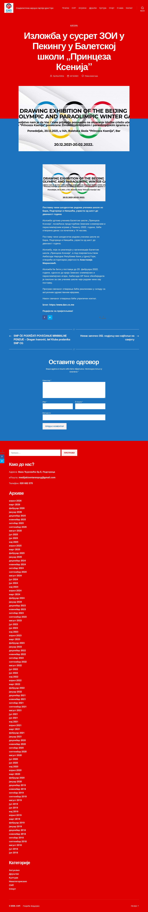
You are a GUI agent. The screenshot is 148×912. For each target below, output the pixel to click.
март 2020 (14, 773)
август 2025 (15, 530)
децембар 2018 (17, 830)
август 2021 (15, 710)
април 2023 (15, 635)
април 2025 (15, 545)
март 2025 (14, 549)
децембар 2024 (17, 560)
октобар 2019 (16, 792)
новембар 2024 (17, 564)
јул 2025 (13, 534)
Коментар (47, 380)
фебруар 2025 (17, 553)
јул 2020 (13, 759)
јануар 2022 (15, 691)
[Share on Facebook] (45, 317)
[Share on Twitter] (50, 317)
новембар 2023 (17, 609)
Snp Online (60, 76)
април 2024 (15, 590)
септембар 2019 (18, 796)
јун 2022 (13, 672)
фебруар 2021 (17, 732)
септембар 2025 (18, 526)
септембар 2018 (18, 841)
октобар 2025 (16, 523)
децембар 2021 (17, 695)
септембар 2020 (18, 751)
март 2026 (14, 504)
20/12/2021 (74, 76)
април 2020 (15, 770)
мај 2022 (13, 676)
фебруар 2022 (17, 687)
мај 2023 (13, 631)
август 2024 (15, 575)
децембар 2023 (17, 605)
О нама (120, 8)
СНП (74, 8)
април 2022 (15, 680)
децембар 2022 (17, 650)
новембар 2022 (17, 654)
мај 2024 (13, 586)
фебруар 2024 (17, 598)
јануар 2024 (15, 601)
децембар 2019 (17, 785)
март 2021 (14, 729)
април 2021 (15, 725)
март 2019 (14, 818)
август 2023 (15, 620)
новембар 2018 (17, 833)
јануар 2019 (15, 826)
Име (45, 402)
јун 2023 (13, 627)
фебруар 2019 (17, 822)
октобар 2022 (16, 657)
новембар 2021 (17, 699)
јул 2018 (13, 848)
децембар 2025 (17, 515)
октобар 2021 (16, 702)
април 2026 (15, 500)
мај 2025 (13, 541)
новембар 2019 (17, 788)
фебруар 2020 (17, 777)
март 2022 (14, 684)
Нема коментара (91, 76)
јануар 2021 (15, 736)
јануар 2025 (15, 556)
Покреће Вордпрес (31, 905)
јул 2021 (13, 714)
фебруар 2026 (17, 508)
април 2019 (15, 815)
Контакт (129, 8)
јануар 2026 (15, 511)
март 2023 (14, 639)
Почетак (65, 8)
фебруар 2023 (17, 642)
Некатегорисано (18, 881)
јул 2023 (13, 624)
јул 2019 (13, 803)
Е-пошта (79, 402)
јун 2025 (13, 538)
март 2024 (14, 594)
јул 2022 (13, 669)
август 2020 (15, 755)
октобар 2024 (16, 568)
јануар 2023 (15, 646)
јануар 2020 (15, 781)
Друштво (93, 8)
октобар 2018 (16, 837)
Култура (102, 8)
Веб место (47, 413)
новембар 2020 (17, 744)
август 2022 (15, 665)
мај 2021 (13, 721)
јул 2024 (13, 579)
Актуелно (82, 8)
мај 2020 (13, 766)
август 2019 (15, 800)
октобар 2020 (16, 747)
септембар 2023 (18, 616)
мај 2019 (13, 811)
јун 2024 (13, 583)
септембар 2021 (18, 706)
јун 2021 (13, 717)
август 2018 (15, 845)
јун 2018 (13, 852)
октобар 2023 (16, 612)
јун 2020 (13, 762)
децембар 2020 (17, 740)
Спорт (111, 8)
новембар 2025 (17, 519)
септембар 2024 (18, 571)
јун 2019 (13, 807)
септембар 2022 (18, 661)
